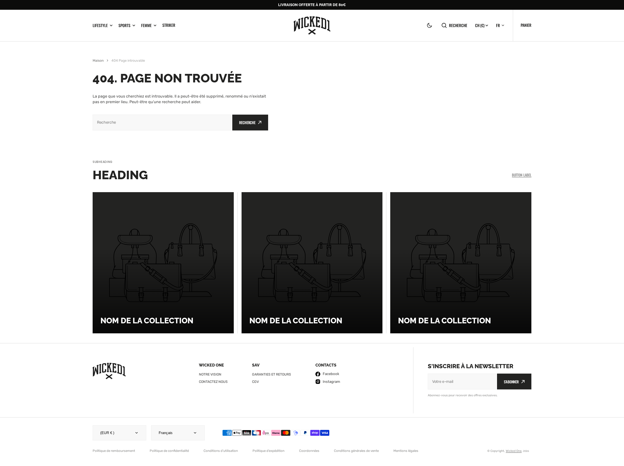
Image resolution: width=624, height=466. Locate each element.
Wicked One (514, 451)
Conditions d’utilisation (221, 451)
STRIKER (168, 25)
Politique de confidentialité (169, 451)
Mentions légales (405, 451)
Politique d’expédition (268, 451)
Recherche (458, 25)
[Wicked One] (312, 25)
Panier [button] (526, 25)
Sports (124, 25)
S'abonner (511, 381)
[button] (429, 25)
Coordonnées (309, 451)
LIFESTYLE (100, 25)
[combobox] (162, 122)
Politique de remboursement (114, 451)
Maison (98, 61)
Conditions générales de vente (356, 451)
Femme (146, 25)
